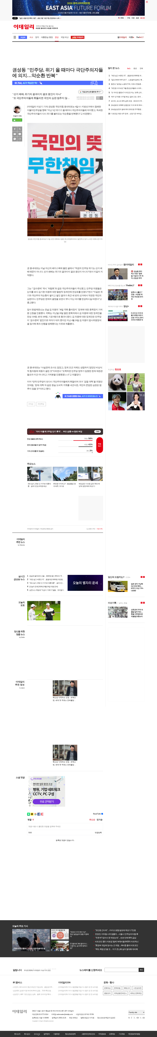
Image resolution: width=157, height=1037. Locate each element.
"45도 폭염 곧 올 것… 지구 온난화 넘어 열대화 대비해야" (116, 949)
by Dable (22, 637)
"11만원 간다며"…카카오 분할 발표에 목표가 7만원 (114, 930)
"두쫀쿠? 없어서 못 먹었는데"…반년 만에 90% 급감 (114, 938)
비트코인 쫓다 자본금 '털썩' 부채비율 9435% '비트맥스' (116, 942)
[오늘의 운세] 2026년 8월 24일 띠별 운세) (42, 587)
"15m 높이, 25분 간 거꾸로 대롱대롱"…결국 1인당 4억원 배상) (49, 583)
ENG (122, 18)
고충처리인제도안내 (88, 1034)
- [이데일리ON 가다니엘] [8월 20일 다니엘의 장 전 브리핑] (78, 994)
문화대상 (107, 988)
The (140, 37)
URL (19, 139)
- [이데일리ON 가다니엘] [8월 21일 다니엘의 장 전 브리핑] (78, 991)
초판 (137, 18)
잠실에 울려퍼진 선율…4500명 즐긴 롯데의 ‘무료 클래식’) (48, 576)
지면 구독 (99, 529)
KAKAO (14, 139)
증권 (135, 68)
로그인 (142, 18)
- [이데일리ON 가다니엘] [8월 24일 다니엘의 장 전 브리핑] (78, 987)
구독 (128, 18)
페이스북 (14, 129)
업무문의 (47, 1034)
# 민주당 (41, 404)
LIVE (15, 18)
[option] (58, 18)
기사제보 (122, 1034)
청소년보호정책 (70, 1034)
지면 (132, 18)
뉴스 (128, 68)
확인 (141, 970)
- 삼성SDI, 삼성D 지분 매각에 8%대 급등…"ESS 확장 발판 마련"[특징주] (33, 991)
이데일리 (35, 26)
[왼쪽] (56, 602)
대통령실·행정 (47, 37)
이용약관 (56, 1034)
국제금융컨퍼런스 (120, 993)
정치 (37, 37)
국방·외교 (65, 37)
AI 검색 (22, 37)
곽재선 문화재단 (136, 993)
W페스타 (127, 988)
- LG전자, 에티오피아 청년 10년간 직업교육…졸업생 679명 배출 (33, 987)
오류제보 (112, 1034)
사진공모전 (137, 988)
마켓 (131, 37)
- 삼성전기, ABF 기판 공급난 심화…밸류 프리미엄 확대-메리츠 (33, 994)
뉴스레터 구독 (90, 529)
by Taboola (21, 545)
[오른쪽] (59, 602)
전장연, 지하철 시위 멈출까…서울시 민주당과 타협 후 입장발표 (119, 934)
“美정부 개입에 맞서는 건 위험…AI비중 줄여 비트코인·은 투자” (119, 945)
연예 (141, 68)
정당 (57, 37)
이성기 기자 (17, 116)
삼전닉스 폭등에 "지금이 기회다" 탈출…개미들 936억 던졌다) (49, 590)
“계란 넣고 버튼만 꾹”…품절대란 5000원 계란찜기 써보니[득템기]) (51, 579)
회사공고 (27, 1034)
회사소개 (17, 1034)
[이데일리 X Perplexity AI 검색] (57, 83)
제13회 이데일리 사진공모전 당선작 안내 (38, 970)
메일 (14, 134)
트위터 (19, 129)
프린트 (19, 134)
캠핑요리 (107, 993)
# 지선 (31, 404)
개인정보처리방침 (134, 1034)
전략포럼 (117, 988)
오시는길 (37, 1034)
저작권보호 (102, 1034)
